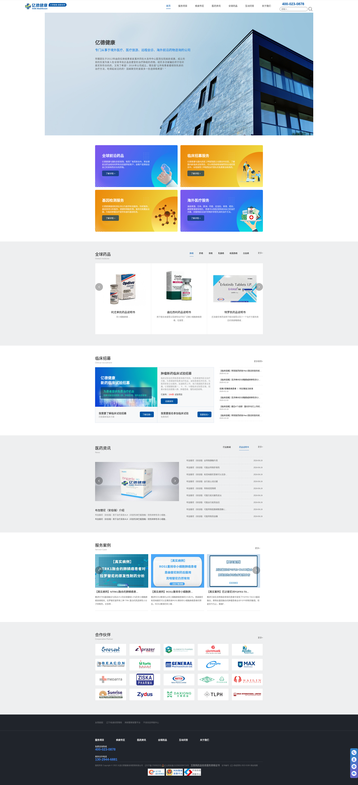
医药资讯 (216, 6)
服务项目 (182, 6)
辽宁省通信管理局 (114, 722)
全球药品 (233, 6)
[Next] (259, 287)
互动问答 (249, 6)
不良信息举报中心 (151, 722)
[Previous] (99, 287)
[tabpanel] (179, 67)
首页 (168, 6)
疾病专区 (199, 6)
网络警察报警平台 (132, 722)
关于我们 (266, 6)
